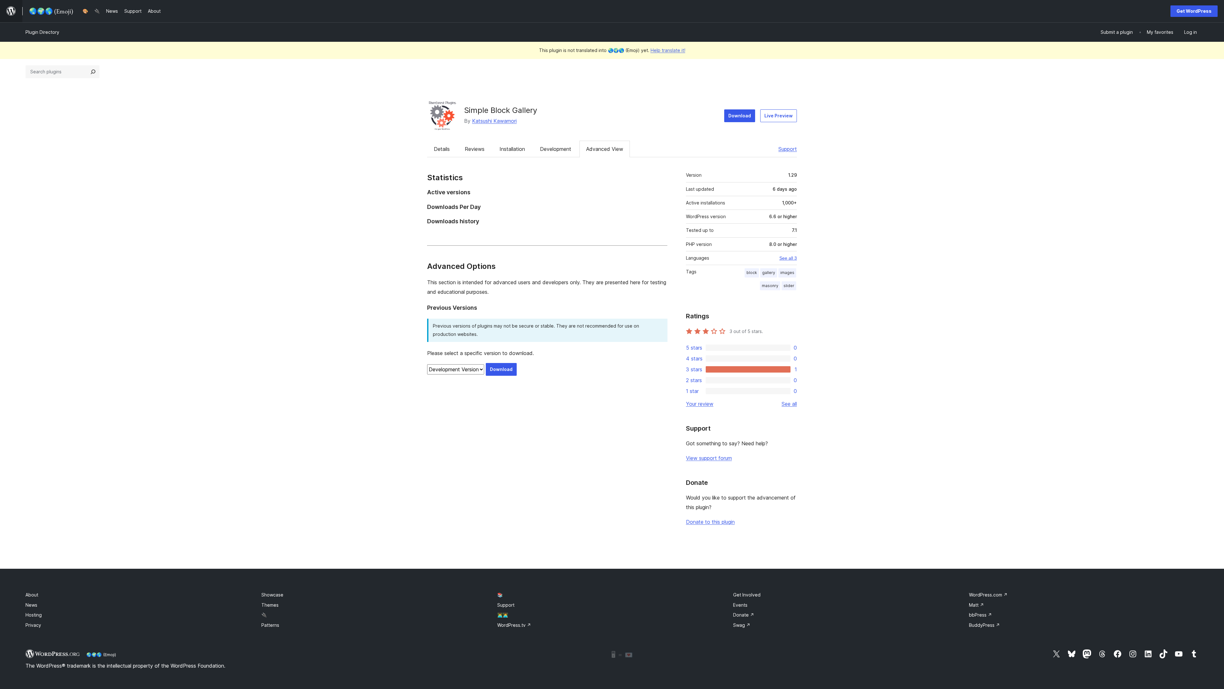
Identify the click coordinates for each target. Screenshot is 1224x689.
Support (787, 149)
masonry (770, 285)
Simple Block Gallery (500, 110)
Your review (699, 404)
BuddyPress (984, 625)
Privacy (33, 625)
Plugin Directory (42, 32)
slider (788, 285)
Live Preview (778, 115)
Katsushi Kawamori (494, 121)
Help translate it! (668, 50)
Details (442, 149)
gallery (768, 272)
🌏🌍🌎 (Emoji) (101, 654)
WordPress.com (988, 594)
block (752, 272)
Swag (741, 625)
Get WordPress (1194, 11)
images (787, 272)
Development (555, 149)
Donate (743, 615)
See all (789, 404)
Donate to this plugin (710, 522)
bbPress (980, 615)
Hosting (34, 615)
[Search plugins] (93, 71)
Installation (512, 149)
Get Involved (747, 594)
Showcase (272, 594)
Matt (976, 605)
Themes (270, 605)
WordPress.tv (514, 625)
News (31, 605)
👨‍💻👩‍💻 (502, 615)
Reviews (474, 149)
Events (740, 605)
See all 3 (788, 258)
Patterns (270, 625)
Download (739, 115)
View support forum (709, 458)
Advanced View (604, 149)
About (32, 594)
